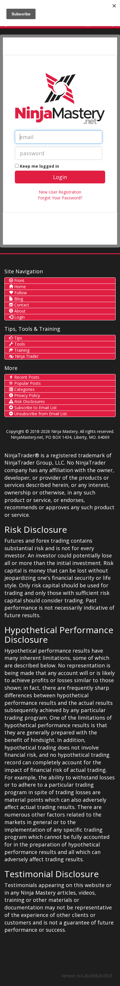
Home (19, 286)
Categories (24, 389)
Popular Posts (27, 383)
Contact (21, 305)
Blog (18, 298)
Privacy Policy (26, 395)
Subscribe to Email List (35, 407)
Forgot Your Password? (60, 198)
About (19, 311)
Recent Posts (26, 377)
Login (19, 317)
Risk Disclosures (29, 401)
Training (21, 350)
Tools (19, 344)
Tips (17, 338)
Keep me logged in (39, 166)
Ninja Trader (26, 356)
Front (18, 280)
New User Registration (60, 192)
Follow (20, 292)
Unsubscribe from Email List (40, 413)
